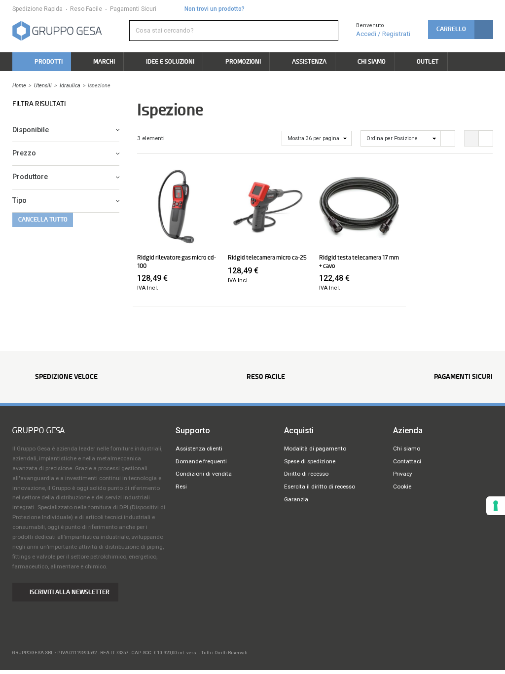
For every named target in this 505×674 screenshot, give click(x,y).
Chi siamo (406, 448)
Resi (181, 486)
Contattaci (407, 461)
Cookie (402, 486)
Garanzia (296, 499)
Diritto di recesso (306, 473)
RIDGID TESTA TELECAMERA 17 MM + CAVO (359, 261)
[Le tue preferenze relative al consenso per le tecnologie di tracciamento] (495, 505)
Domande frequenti (201, 461)
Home (19, 85)
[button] (460, 29)
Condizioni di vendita (204, 473)
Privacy (402, 473)
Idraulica (70, 85)
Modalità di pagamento (315, 448)
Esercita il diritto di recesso (319, 486)
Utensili (43, 85)
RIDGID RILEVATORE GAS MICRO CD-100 (176, 261)
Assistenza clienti (199, 448)
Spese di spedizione (309, 461)
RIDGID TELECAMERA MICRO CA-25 (267, 257)
